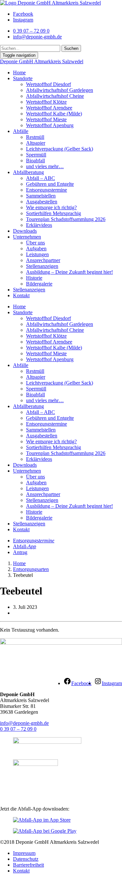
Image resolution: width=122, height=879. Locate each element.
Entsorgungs (33, 540)
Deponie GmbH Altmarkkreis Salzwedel (41, 61)
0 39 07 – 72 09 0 (18, 729)
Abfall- (24, 546)
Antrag (20, 552)
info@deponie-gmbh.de (24, 723)
